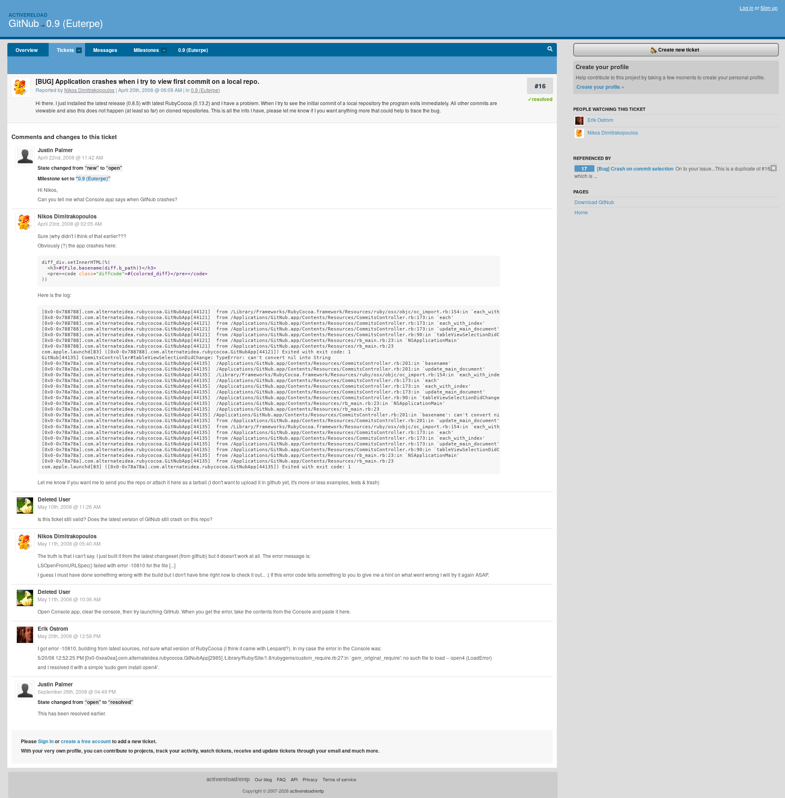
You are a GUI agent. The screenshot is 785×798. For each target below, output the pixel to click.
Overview (27, 50)
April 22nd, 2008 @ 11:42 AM (70, 157)
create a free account (86, 741)
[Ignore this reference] (773, 168)
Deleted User (54, 499)
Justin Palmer (55, 150)
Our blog (263, 779)
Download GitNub (594, 201)
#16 (540, 85)
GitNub (24, 23)
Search (550, 50)
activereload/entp (228, 779)
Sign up (769, 7)
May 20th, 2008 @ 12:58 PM (69, 635)
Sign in (46, 741)
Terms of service (339, 779)
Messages (105, 50)
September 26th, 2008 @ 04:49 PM (77, 691)
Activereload (28, 14)
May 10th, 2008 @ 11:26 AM (69, 506)
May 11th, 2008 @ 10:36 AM (69, 599)
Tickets (61, 50)
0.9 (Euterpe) (74, 23)
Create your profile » (600, 86)
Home (581, 212)
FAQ (281, 779)
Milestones (142, 50)
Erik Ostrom (53, 628)
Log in (747, 7)
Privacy (310, 779)
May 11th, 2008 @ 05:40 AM (69, 543)
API (294, 779)
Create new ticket (678, 49)
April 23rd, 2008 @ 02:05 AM (70, 223)
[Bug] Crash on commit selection (636, 168)
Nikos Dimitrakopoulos (89, 89)
